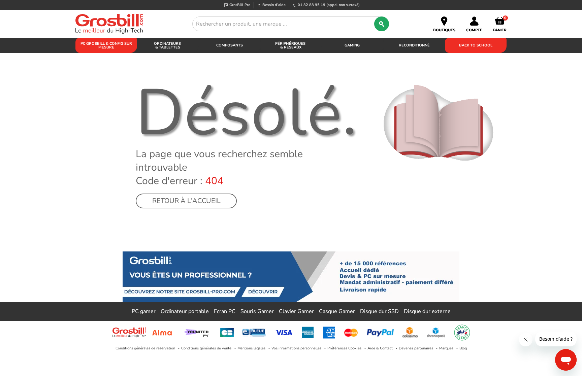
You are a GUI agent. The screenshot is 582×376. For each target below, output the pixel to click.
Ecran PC (224, 311)
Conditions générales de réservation (145, 348)
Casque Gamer (337, 311)
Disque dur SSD (379, 311)
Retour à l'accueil (186, 200)
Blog (463, 348)
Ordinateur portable (185, 311)
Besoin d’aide (274, 4)
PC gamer (144, 311)
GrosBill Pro (239, 4)
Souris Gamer (257, 311)
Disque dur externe (427, 311)
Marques (446, 348)
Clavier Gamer (296, 311)
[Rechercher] (381, 23)
